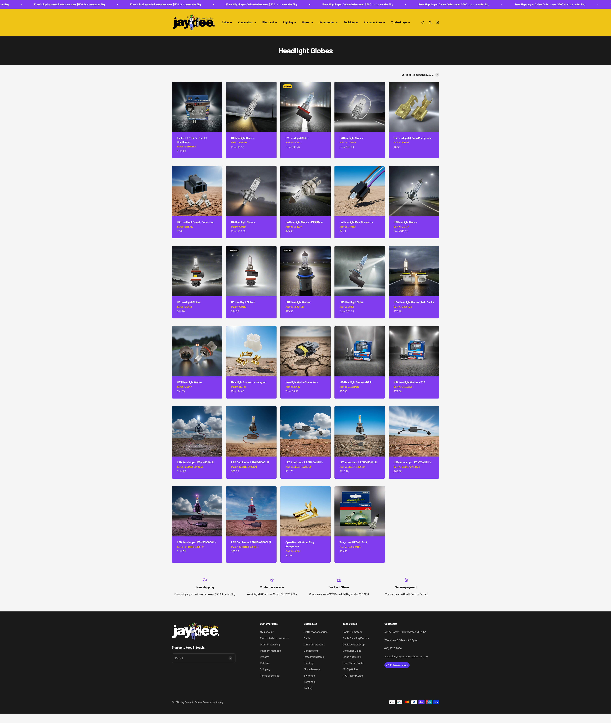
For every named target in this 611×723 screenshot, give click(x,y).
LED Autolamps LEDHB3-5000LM (196, 542)
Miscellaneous (312, 669)
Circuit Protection (314, 644)
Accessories (326, 22)
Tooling (308, 687)
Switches (309, 675)
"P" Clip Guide (350, 669)
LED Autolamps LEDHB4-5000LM (251, 542)
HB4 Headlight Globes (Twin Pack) (414, 302)
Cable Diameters (352, 631)
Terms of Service (269, 675)
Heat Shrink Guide (353, 663)
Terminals (309, 681)
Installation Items (314, 656)
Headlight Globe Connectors (301, 382)
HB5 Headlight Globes (189, 382)
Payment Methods (270, 650)
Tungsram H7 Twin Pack (353, 542)
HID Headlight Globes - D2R (355, 382)
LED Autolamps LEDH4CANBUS (304, 462)
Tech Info (349, 22)
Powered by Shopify (213, 702)
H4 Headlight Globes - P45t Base (304, 222)
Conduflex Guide (352, 650)
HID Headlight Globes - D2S (409, 382)
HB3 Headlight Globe (351, 302)
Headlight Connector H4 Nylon (248, 382)
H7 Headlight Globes (405, 222)
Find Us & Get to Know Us (274, 638)
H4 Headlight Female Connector (195, 222)
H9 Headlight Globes (243, 302)
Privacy (264, 656)
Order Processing (270, 644)
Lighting (288, 22)
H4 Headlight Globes (243, 222)
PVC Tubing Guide (353, 675)
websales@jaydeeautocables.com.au (406, 656)
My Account (267, 631)
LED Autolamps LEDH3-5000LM (250, 462)
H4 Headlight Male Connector (356, 222)
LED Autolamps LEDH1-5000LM (195, 462)
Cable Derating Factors (356, 638)
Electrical (268, 22)
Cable (225, 22)
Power (306, 22)
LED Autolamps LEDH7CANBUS (412, 462)
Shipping (265, 669)
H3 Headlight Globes (351, 138)
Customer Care (373, 22)
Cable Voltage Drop (354, 644)
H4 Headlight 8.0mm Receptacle (413, 138)
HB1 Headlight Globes (297, 302)
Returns (264, 663)
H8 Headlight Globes (188, 302)
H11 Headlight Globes (297, 138)
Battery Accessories (315, 631)
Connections (245, 22)
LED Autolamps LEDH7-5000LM (358, 462)
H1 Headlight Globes (242, 138)
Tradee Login (399, 22)
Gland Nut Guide (352, 656)
